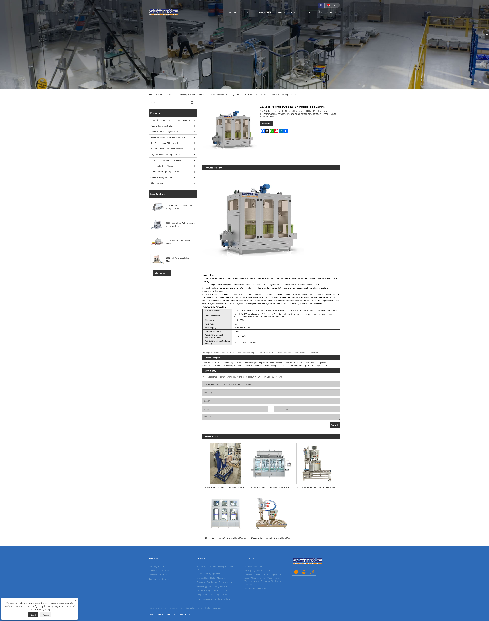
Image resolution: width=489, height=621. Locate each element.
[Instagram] (312, 572)
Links (152, 614)
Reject (33, 615)
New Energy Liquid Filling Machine (165, 143)
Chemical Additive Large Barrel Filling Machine (307, 365)
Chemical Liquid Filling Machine (181, 94)
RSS (168, 614)
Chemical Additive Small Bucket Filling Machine (264, 365)
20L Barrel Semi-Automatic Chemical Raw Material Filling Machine (272, 538)
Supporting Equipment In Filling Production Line (171, 120)
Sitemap (160, 614)
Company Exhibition (158, 574)
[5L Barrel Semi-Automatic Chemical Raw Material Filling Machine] (225, 462)
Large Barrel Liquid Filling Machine (165, 154)
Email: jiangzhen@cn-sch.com (257, 570)
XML (174, 614)
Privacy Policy (184, 614)
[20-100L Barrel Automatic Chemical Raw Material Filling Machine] (225, 512)
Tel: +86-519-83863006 (254, 566)
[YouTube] (304, 572)
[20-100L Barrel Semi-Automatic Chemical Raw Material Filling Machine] (317, 462)
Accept (46, 615)
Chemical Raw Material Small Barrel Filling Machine (220, 94)
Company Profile (156, 566)
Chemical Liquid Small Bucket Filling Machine (221, 363)
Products (161, 94)
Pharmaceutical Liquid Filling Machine (166, 160)
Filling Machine (156, 183)
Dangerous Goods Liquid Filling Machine (167, 137)
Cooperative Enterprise (159, 579)
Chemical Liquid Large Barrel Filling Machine (263, 363)
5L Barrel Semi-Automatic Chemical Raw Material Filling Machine (226, 487)
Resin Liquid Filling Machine (162, 166)
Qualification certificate (159, 570)
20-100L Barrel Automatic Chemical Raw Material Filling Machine (226, 538)
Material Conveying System (161, 126)
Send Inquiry (266, 123)
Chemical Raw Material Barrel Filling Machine (221, 365)
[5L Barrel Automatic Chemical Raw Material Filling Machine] (271, 462)
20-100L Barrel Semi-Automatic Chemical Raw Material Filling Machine (318, 487)
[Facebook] (296, 572)
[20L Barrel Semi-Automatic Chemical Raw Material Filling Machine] (271, 512)
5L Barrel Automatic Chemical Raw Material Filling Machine (272, 487)
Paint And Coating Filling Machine (164, 171)
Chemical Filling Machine (161, 177)
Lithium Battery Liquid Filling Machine (166, 149)
